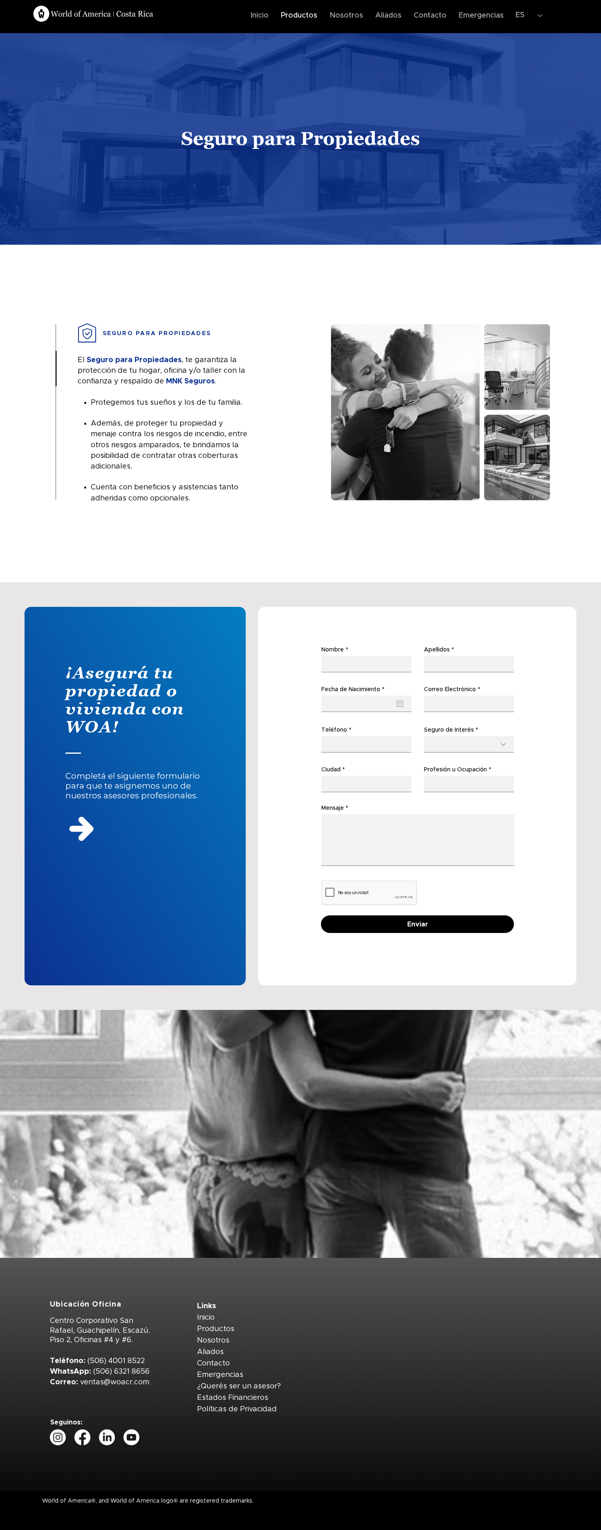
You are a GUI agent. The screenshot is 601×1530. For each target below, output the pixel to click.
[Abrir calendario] (400, 704)
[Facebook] (82, 1437)
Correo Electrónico (450, 689)
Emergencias (220, 1375)
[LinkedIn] (107, 1437)
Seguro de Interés (449, 730)
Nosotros (213, 1340)
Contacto (213, 1363)
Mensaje (332, 808)
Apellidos (437, 650)
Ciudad (331, 770)
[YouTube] (131, 1437)
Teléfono (334, 730)
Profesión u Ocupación (455, 770)
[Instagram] (58, 1437)
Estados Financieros (232, 1398)
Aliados (210, 1352)
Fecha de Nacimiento (354, 689)
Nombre (332, 650)
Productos (215, 1329)
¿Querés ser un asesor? (239, 1386)
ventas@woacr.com (114, 1382)
